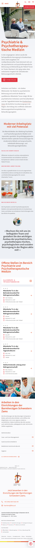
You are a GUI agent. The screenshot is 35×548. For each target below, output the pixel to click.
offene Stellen (29, 7)
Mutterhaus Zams (6, 523)
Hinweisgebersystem (16, 536)
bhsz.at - (17, 466)
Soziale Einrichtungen (16, 523)
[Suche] (25, 2)
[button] (2, 189)
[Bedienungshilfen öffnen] (30, 543)
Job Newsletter (6, 532)
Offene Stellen (5, 530)
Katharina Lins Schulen (20, 524)
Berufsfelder (12, 467)
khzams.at (5, 524)
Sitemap (23, 536)
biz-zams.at (11, 524)
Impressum (9, 536)
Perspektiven (3, 467)
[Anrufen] (33, 2)
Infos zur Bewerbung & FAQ (24, 530)
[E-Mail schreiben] (29, 2)
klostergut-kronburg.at (27, 523)
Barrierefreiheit (28, 536)
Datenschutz (3, 536)
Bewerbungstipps (13, 530)
